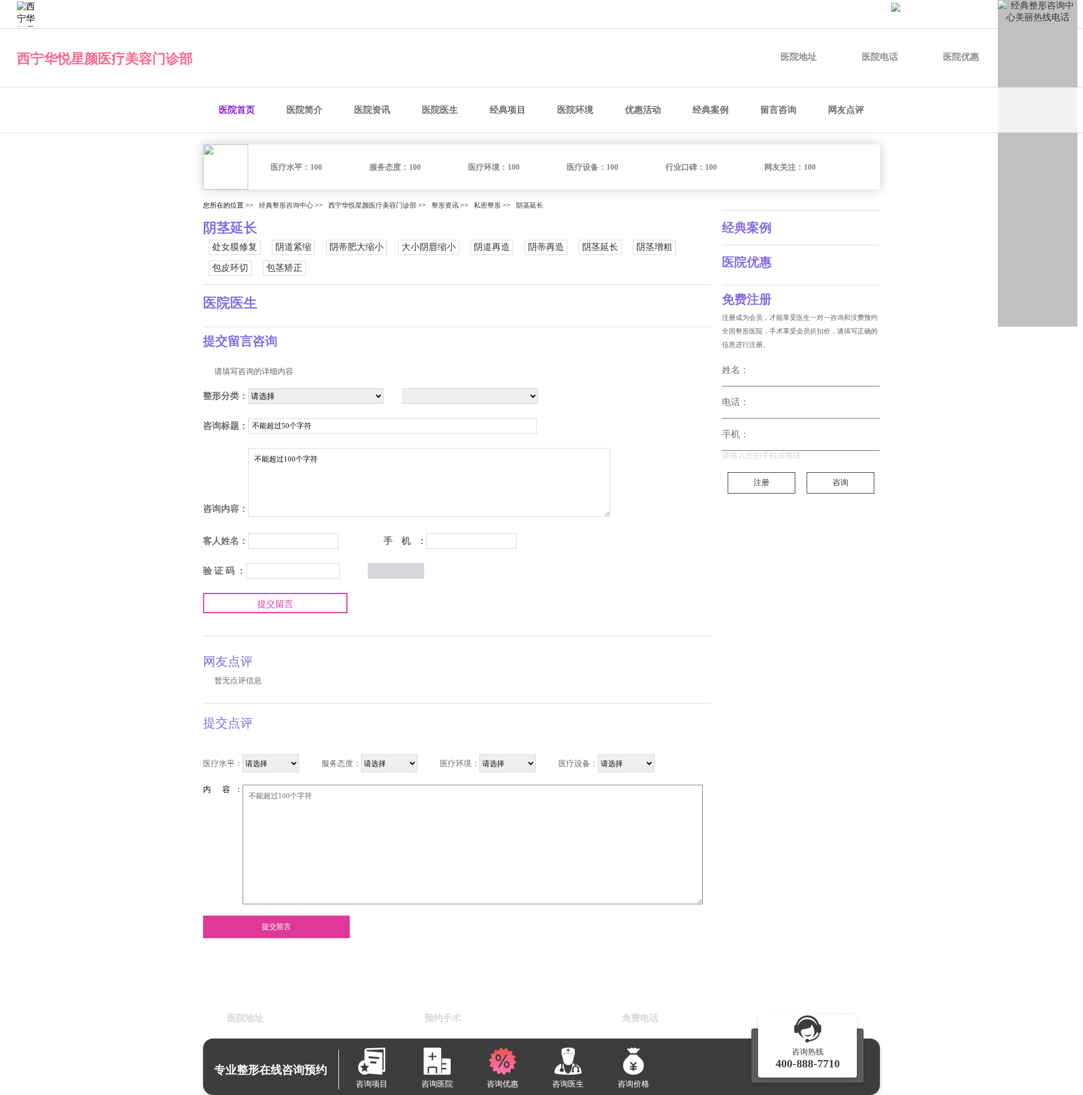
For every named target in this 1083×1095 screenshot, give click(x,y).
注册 (761, 482)
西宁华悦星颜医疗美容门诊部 (105, 58)
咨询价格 (792, 14)
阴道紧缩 (293, 247)
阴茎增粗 (654, 247)
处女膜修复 (234, 247)
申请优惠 (851, 14)
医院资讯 (372, 110)
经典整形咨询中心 (286, 205)
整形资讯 (445, 205)
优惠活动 (643, 110)
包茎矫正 (284, 267)
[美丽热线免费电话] (981, 14)
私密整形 (487, 205)
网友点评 (846, 110)
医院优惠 (961, 56)
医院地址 (799, 56)
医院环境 (575, 110)
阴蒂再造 (546, 247)
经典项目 (508, 110)
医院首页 (237, 110)
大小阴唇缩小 (429, 247)
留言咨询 (778, 110)
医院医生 (440, 110)
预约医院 (616, 14)
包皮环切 (230, 267)
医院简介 (305, 110)
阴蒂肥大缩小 (356, 247)
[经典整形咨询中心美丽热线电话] (1037, 163)
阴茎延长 (529, 205)
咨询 (840, 482)
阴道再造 (492, 247)
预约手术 (733, 14)
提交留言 (275, 604)
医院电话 (880, 56)
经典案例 (711, 110)
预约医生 (675, 14)
